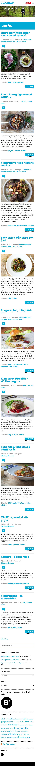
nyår (7, 728)
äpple (28, 737)
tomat (28, 734)
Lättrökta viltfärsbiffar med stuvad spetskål (15, 34)
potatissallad (5, 731)
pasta (17, 728)
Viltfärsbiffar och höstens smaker (17, 164)
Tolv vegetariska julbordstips (10, 660)
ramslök (23, 731)
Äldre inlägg (4, 639)
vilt (9, 298)
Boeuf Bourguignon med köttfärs (16, 96)
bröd (7, 719)
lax (9, 724)
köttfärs (17, 151)
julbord (26, 722)
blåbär (3, 719)
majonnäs (5, 366)
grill (2, 722)
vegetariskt (9, 737)
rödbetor (4, 734)
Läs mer (30, 87)
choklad (15, 719)
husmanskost (17, 721)
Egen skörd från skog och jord (17, 239)
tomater (3, 737)
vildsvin (15, 737)
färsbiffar (12, 225)
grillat (18, 364)
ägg (25, 737)
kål (9, 82)
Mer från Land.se (9, 744)
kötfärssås (12, 503)
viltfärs (14, 82)
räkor (26, 731)
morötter (3, 728)
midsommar (28, 725)
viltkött (21, 82)
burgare (11, 364)
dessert (21, 718)
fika (26, 719)
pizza (10, 627)
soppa (20, 734)
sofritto (28, 503)
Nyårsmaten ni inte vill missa (10, 656)
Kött (13, 42)
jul (22, 721)
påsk (11, 731)
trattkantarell (22, 225)
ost (10, 728)
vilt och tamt (21, 42)
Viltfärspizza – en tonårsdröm (12, 597)
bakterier (11, 583)
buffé (11, 719)
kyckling (31, 721)
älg (9, 435)
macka (16, 725)
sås (25, 734)
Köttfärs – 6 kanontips (15, 556)
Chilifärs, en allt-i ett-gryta (14, 518)
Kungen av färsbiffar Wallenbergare (14, 380)
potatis (24, 728)
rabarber (17, 731)
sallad (11, 733)
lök (12, 725)
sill (15, 734)
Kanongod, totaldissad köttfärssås (15, 448)
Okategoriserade (7, 456)
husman (11, 722)
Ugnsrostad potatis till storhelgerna (12, 663)
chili (10, 545)
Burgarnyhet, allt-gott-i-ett (16, 312)
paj (13, 728)
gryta (10, 151)
